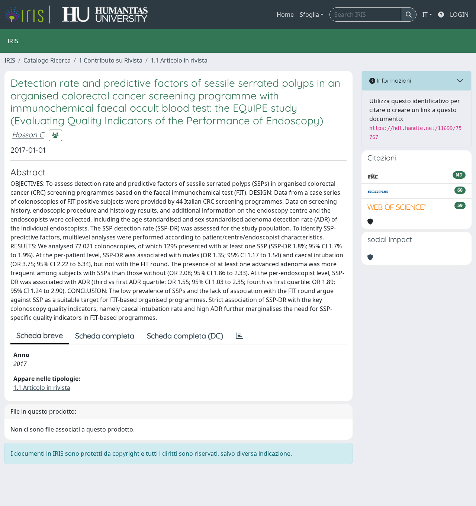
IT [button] (425, 14)
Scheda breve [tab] (39, 335)
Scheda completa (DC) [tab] (185, 335)
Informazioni (393, 80)
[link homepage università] (105, 14)
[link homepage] (27, 14)
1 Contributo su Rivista (110, 60)
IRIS (9, 60)
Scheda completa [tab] (104, 335)
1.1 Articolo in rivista (179, 60)
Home (285, 14)
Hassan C (28, 134)
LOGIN (459, 14)
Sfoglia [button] (309, 14)
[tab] (239, 336)
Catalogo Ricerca (47, 60)
